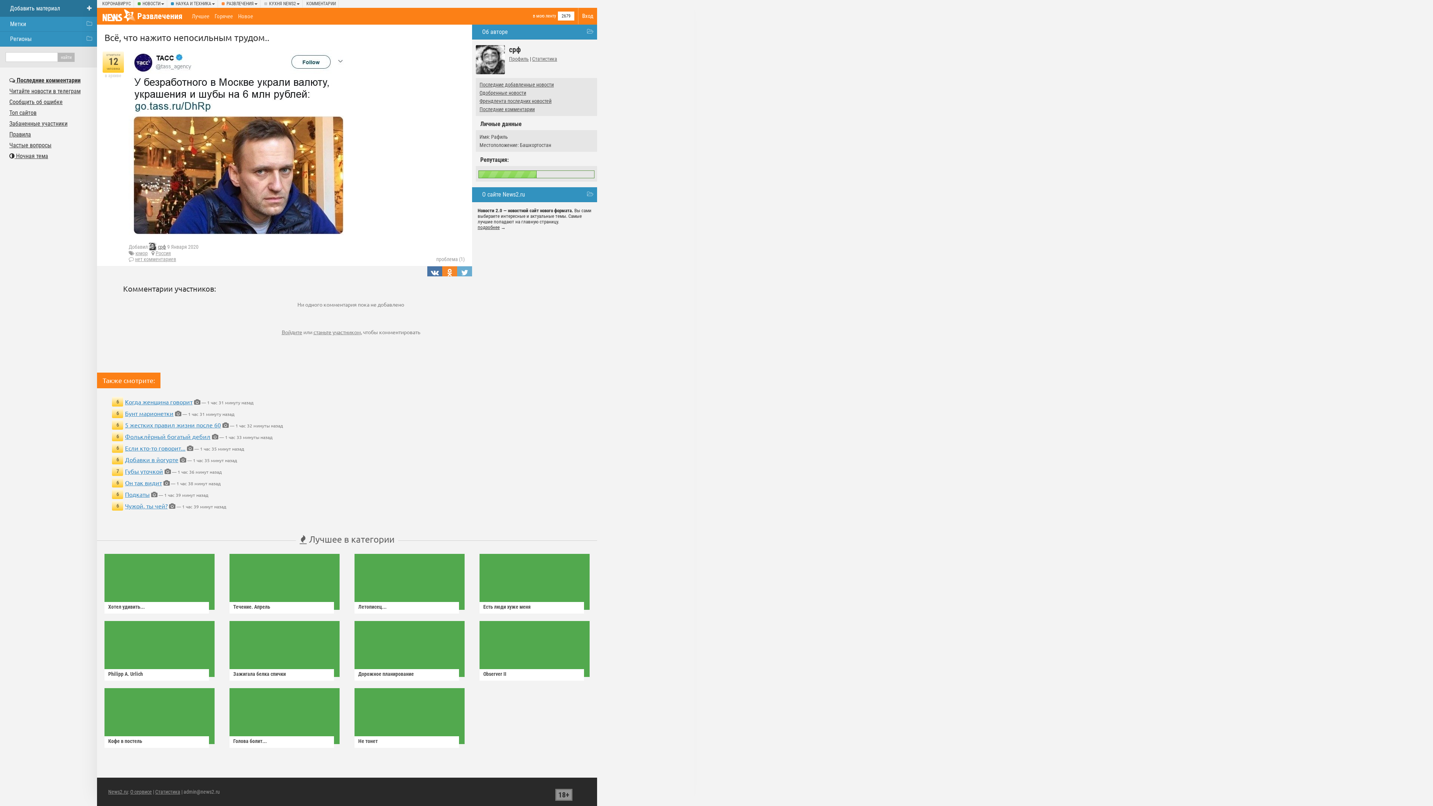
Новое (245, 16)
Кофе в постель (125, 741)
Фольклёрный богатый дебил (167, 436)
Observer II (494, 674)
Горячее (224, 16)
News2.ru (118, 792)
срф (162, 247)
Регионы (21, 39)
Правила (20, 134)
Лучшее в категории (350, 539)
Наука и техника (193, 3)
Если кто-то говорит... (155, 448)
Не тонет (368, 741)
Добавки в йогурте (151, 459)
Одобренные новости (503, 93)
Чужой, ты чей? (146, 505)
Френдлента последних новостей (516, 101)
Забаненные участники (38, 123)
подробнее (489, 227)
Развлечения (240, 3)
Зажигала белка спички (259, 674)
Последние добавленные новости (517, 85)
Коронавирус (116, 3)
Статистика (544, 59)
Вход (587, 16)
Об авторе (495, 31)
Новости (151, 3)
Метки (18, 24)
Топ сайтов (23, 112)
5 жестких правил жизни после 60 (173, 425)
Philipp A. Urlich (125, 674)
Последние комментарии (507, 109)
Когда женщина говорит (159, 401)
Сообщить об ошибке (36, 102)
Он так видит (143, 482)
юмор (141, 253)
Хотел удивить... (126, 607)
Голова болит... (250, 741)
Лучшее (200, 16)
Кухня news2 (282, 3)
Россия (163, 253)
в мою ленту (544, 16)
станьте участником (337, 332)
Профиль (519, 59)
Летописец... (372, 607)
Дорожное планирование (386, 674)
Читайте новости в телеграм (45, 91)
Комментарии (321, 3)
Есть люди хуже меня (507, 607)
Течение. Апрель (251, 607)
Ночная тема (31, 156)
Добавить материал (35, 8)
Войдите (292, 332)
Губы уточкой (144, 471)
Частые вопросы (30, 145)
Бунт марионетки (149, 413)
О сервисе (141, 792)
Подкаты (137, 494)
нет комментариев (155, 259)
